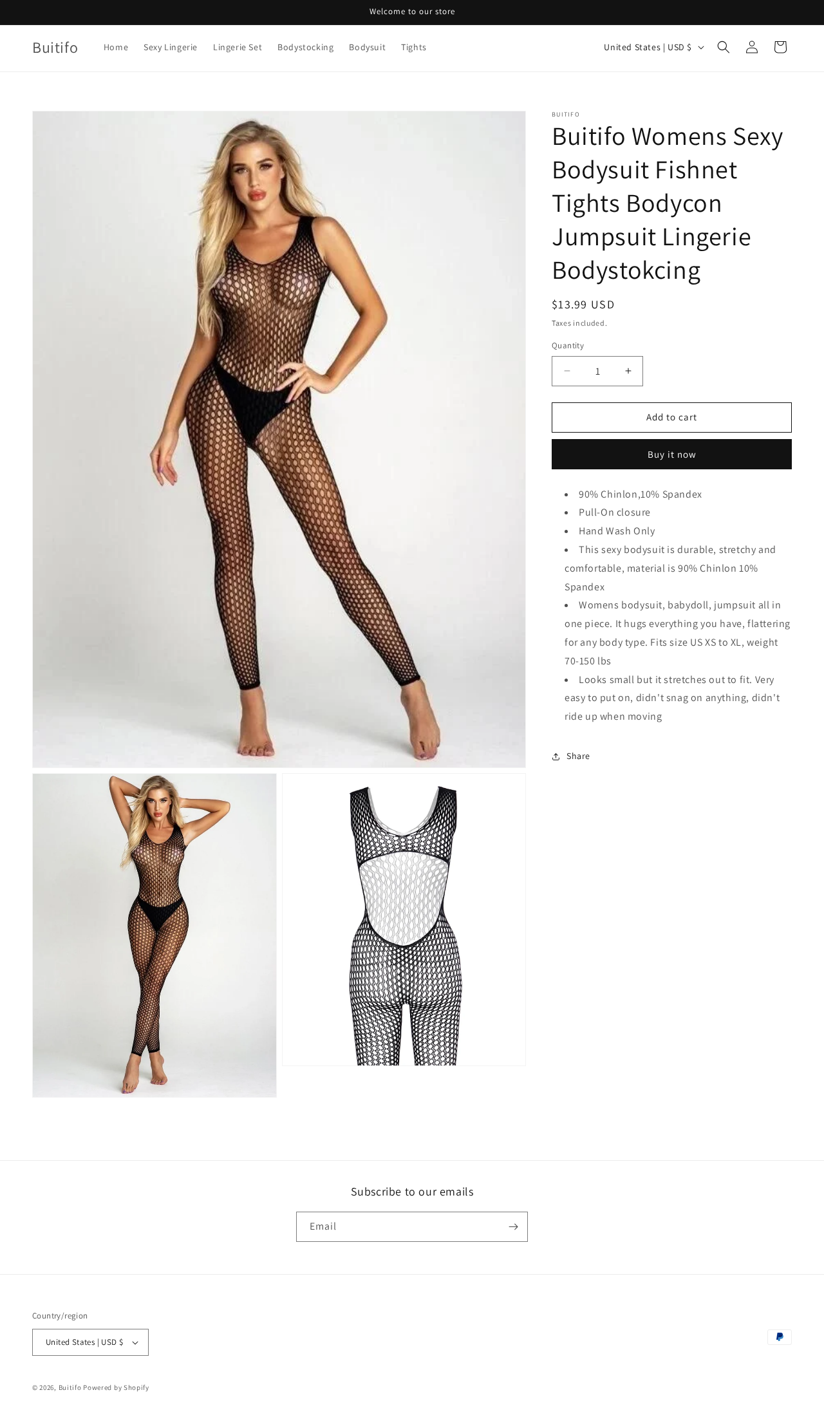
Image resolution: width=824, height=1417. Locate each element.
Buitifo (70, 1387)
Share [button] (578, 756)
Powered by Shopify (116, 1387)
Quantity (568, 345)
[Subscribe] (513, 1227)
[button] (723, 47)
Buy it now (672, 454)
